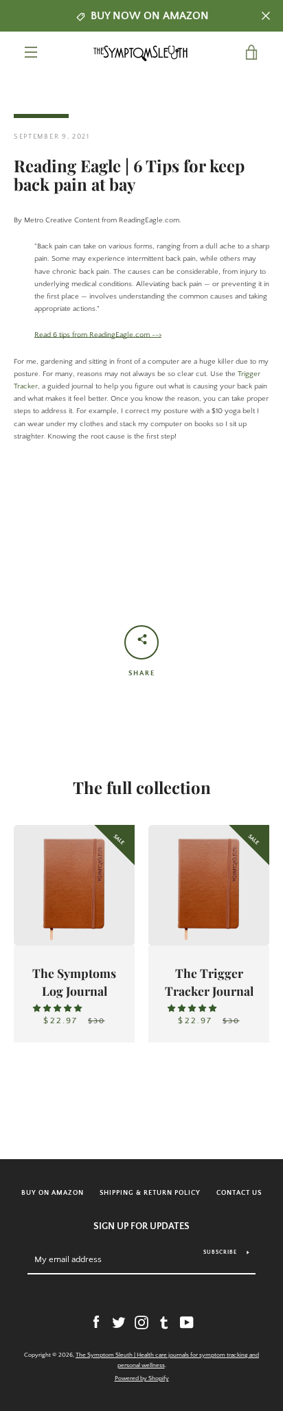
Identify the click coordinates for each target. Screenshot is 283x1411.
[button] (58, 1009)
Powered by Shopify (142, 1378)
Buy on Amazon (52, 1192)
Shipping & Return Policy (150, 1192)
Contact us (239, 1192)
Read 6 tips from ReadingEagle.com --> (97, 335)
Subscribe (220, 1252)
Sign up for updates (141, 1226)
